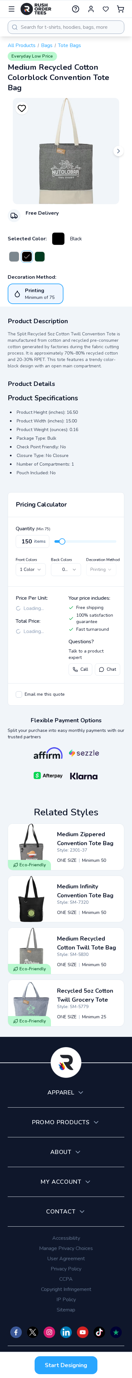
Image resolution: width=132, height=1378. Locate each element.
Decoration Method (103, 559)
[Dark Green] (40, 257)
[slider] (62, 541)
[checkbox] (19, 694)
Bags (47, 45)
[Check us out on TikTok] (99, 1332)
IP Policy (66, 1299)
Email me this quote (45, 694)
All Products (22, 45)
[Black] (58, 238)
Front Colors (26, 559)
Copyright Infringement (66, 1289)
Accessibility (66, 1238)
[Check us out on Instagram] (49, 1332)
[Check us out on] (66, 1332)
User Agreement (66, 1258)
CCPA (66, 1279)
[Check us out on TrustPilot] (116, 1332)
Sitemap (66, 1309)
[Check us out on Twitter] (32, 1332)
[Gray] (14, 257)
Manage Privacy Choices (66, 1248)
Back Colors (61, 559)
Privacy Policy (66, 1268)
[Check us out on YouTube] (82, 1332)
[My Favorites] (106, 9)
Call (84, 669)
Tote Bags (69, 45)
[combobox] (66, 27)
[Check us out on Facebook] (16, 1332)
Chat (111, 669)
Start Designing (66, 1365)
